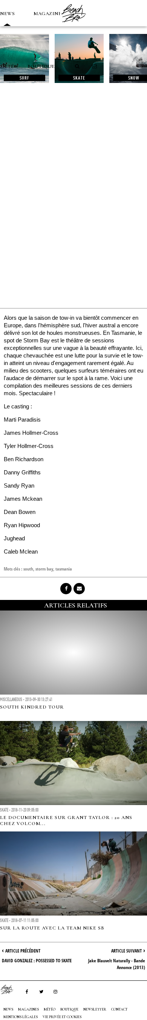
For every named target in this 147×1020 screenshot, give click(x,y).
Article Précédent (22, 951)
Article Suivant (126, 951)
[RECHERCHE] (77, 66)
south (28, 569)
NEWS (7, 14)
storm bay (44, 569)
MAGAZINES (49, 14)
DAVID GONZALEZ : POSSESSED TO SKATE (37, 960)
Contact (119, 1009)
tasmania (63, 569)
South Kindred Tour (32, 707)
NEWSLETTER (94, 1009)
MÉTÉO (9, 66)
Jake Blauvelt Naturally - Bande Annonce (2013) (116, 964)
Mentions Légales (20, 1017)
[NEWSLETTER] (94, 66)
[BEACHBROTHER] (10, 989)
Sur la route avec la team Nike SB (52, 928)
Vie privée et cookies (62, 1017)
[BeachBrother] (73, 24)
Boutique (41, 66)
